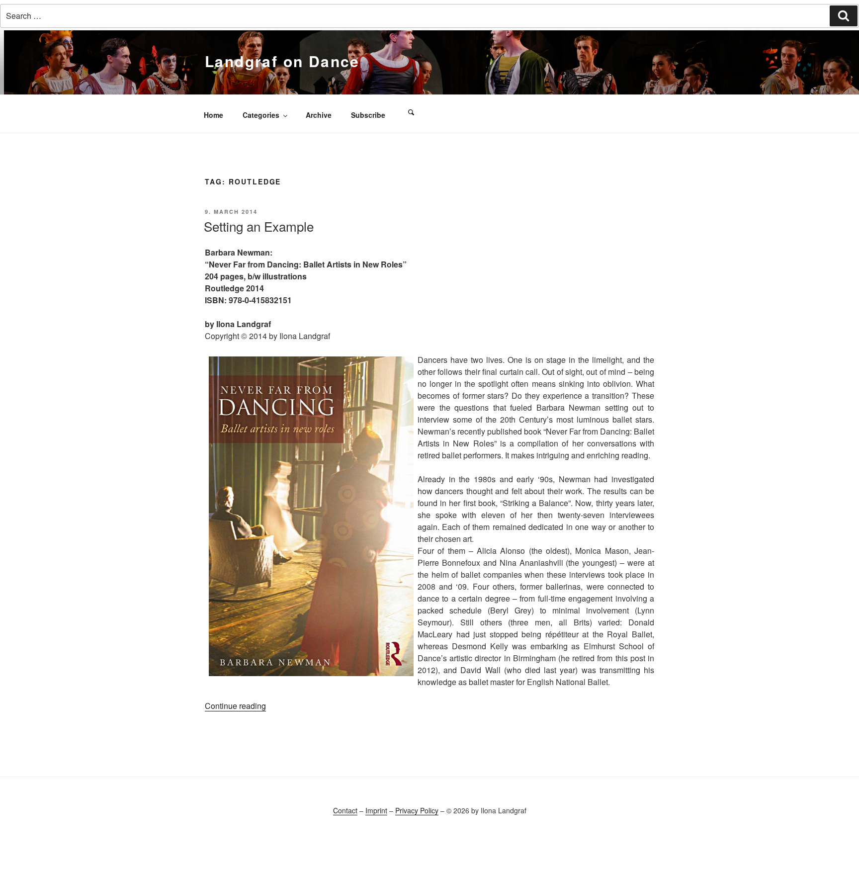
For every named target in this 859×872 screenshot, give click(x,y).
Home (213, 115)
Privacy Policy (416, 810)
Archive (319, 115)
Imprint (376, 810)
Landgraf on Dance (282, 61)
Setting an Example (259, 226)
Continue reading (235, 705)
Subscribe (368, 115)
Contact (345, 810)
